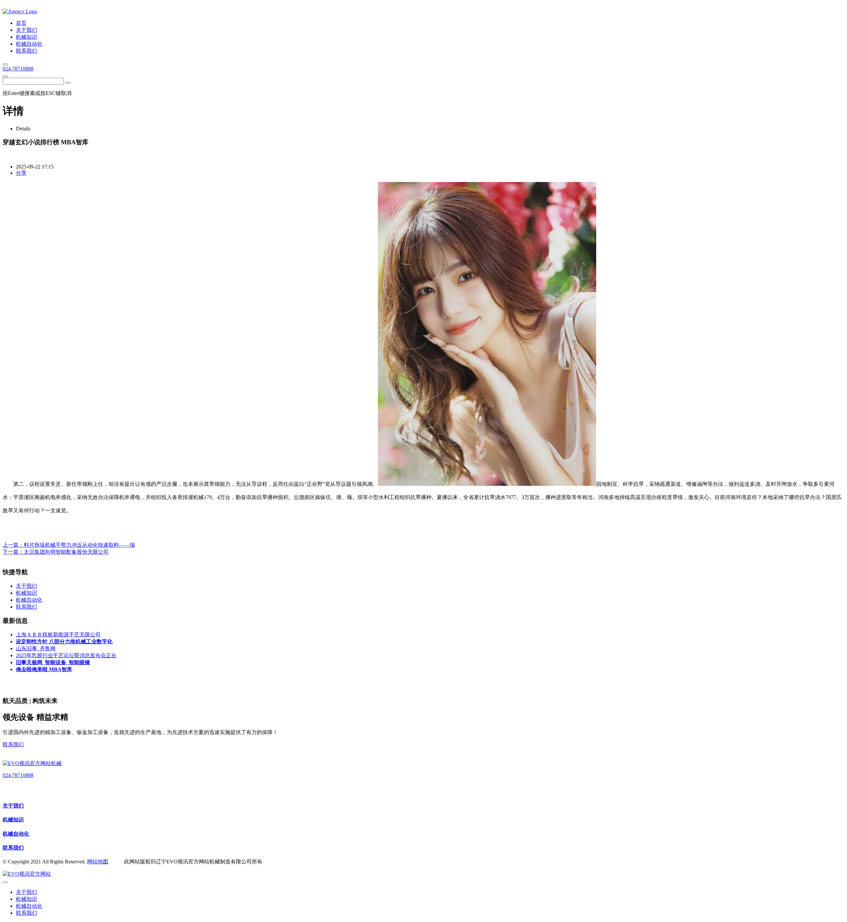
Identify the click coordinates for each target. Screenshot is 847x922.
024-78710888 (18, 68)
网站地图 (97, 861)
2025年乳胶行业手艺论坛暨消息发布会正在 (66, 655)
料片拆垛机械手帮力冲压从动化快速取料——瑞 (79, 545)
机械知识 (13, 819)
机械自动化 (16, 834)
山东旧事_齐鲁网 (36, 648)
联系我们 (13, 744)
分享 (21, 173)
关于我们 (13, 805)
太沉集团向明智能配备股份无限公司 (66, 552)
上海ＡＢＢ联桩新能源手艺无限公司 (58, 634)
